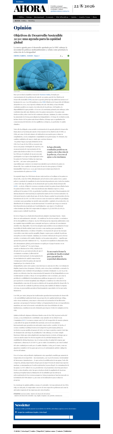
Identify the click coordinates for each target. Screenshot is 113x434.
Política (21, 17)
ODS (29, 99)
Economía (49, 17)
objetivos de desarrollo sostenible (23, 395)
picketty (52, 395)
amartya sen (58, 395)
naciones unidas (25, 394)
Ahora (94, 17)
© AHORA (17, 431)
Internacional (39, 17)
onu (48, 395)
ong (35, 395)
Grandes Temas (84, 17)
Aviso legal (43, 412)
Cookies (33, 431)
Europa (29, 17)
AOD (15, 186)
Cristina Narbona (20, 56)
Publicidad (67, 431)
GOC (23, 320)
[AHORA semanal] (31, 8)
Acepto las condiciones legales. (28, 412)
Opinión (74, 17)
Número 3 (36, 56)
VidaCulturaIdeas (62, 17)
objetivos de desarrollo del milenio (40, 394)
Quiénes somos (56, 11)
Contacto (65, 11)
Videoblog (31, 21)
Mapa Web (40, 431)
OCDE (34, 171)
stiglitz (39, 395)
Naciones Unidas (45, 95)
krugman (44, 395)
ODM (43, 102)
